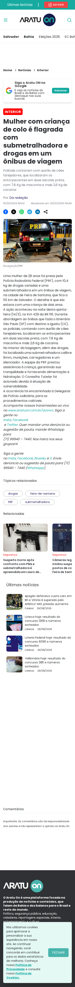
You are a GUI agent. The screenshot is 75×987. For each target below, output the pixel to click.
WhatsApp (35, 468)
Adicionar (60, 90)
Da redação (18, 197)
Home (7, 70)
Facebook (25, 458)
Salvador (11, 36)
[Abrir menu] (5, 20)
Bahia (29, 36)
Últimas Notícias (20, 4)
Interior (43, 70)
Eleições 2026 (49, 36)
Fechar (58, 952)
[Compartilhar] (45, 211)
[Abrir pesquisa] (69, 20)
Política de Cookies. (19, 975)
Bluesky (40, 458)
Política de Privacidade (19, 967)
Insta (12, 458)
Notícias (24, 70)
